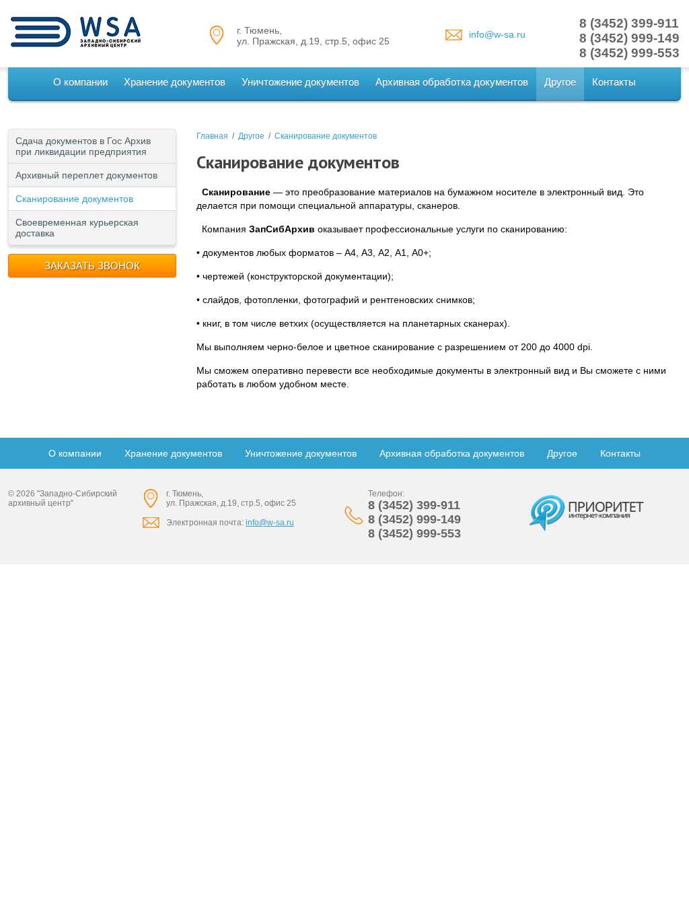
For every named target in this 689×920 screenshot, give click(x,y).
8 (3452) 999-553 (629, 53)
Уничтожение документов (300, 82)
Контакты (614, 82)
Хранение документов (174, 82)
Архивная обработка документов (451, 82)
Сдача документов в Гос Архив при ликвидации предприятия (83, 146)
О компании (80, 82)
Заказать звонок (92, 265)
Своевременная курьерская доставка (77, 227)
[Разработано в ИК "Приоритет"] (587, 512)
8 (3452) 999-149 (629, 38)
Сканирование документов (74, 198)
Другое (560, 82)
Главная (212, 136)
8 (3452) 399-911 (629, 23)
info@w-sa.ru (497, 34)
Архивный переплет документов (86, 175)
